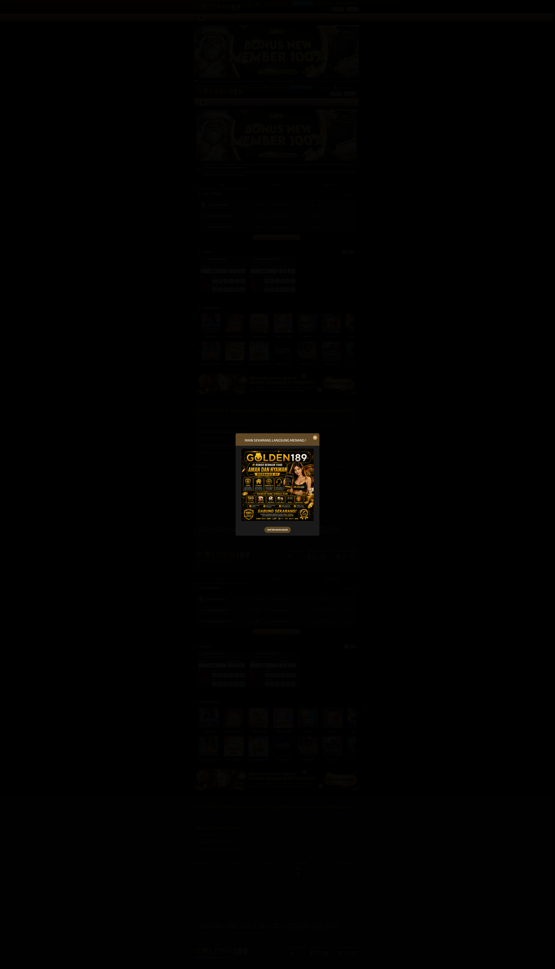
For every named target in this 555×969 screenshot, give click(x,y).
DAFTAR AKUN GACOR (277, 529)
